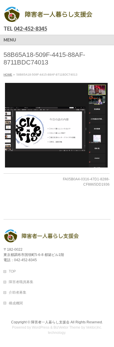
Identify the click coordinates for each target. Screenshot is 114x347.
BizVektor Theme (66, 327)
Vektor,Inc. (94, 327)
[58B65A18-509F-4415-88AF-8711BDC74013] (56, 125)
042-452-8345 (30, 28)
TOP (12, 271)
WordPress (40, 327)
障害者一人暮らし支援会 (50, 322)
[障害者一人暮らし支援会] (49, 16)
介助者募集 (17, 292)
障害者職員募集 (21, 282)
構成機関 (16, 303)
